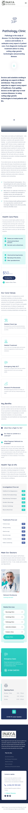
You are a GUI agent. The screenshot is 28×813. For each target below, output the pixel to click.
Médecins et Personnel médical (12, 766)
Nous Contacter (8, 764)
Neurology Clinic (10, 612)
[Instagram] (8, 796)
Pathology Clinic (10, 622)
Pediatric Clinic (10, 632)
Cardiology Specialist (8, 597)
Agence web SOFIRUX (19, 809)
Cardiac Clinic (9, 637)
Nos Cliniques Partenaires (11, 759)
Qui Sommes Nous (9, 756)
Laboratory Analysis (11, 627)
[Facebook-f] (5, 796)
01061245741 (13, 670)
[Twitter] (10, 796)
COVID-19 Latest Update (14, 717)
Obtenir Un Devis (9, 761)
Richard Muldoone (10, 595)
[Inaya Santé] (8, 3)
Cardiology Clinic (10, 617)
